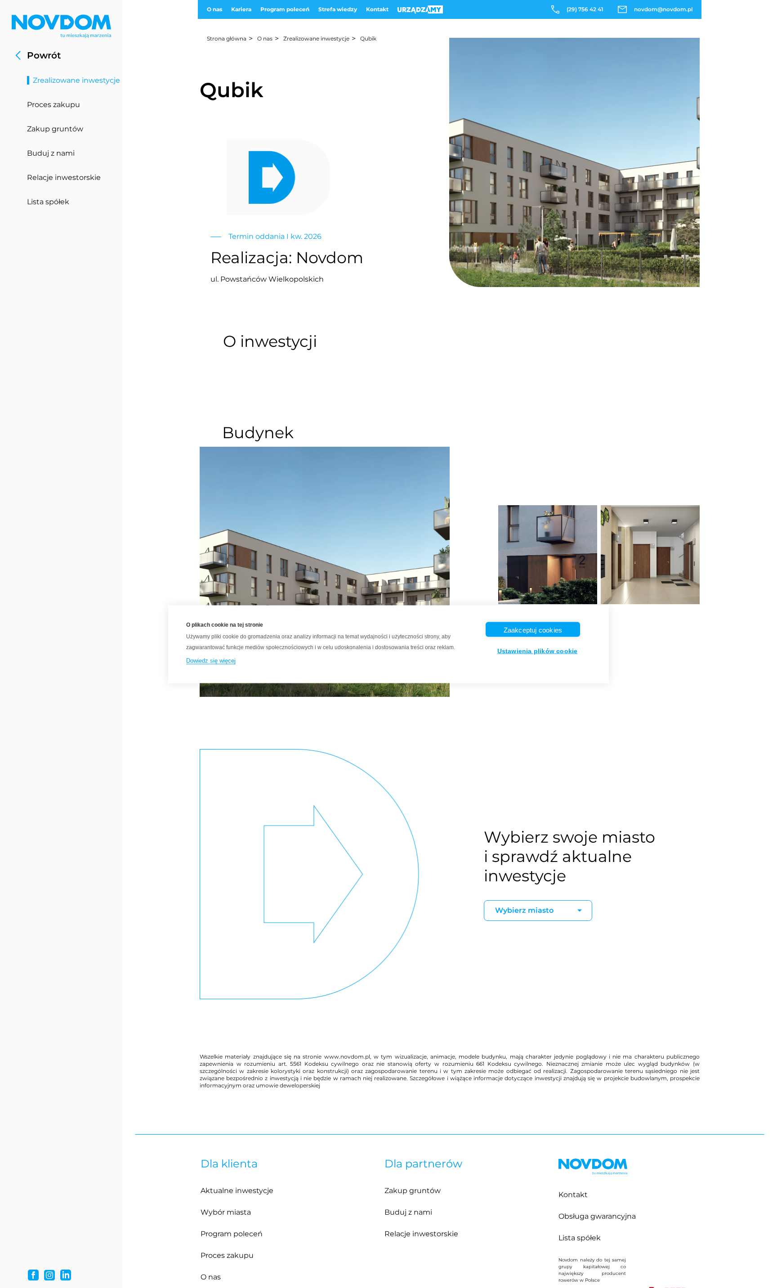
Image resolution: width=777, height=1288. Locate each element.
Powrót (44, 55)
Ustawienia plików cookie (537, 650)
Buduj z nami (51, 153)
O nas (214, 9)
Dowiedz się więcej (211, 660)
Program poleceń (284, 9)
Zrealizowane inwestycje (77, 80)
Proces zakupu (53, 104)
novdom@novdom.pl (663, 9)
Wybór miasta (226, 1212)
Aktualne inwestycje (237, 1190)
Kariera (241, 9)
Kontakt (377, 9)
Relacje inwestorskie (64, 177)
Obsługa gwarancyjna (597, 1216)
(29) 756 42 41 (585, 9)
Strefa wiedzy (337, 9)
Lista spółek (48, 201)
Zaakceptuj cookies (533, 629)
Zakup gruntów (55, 129)
